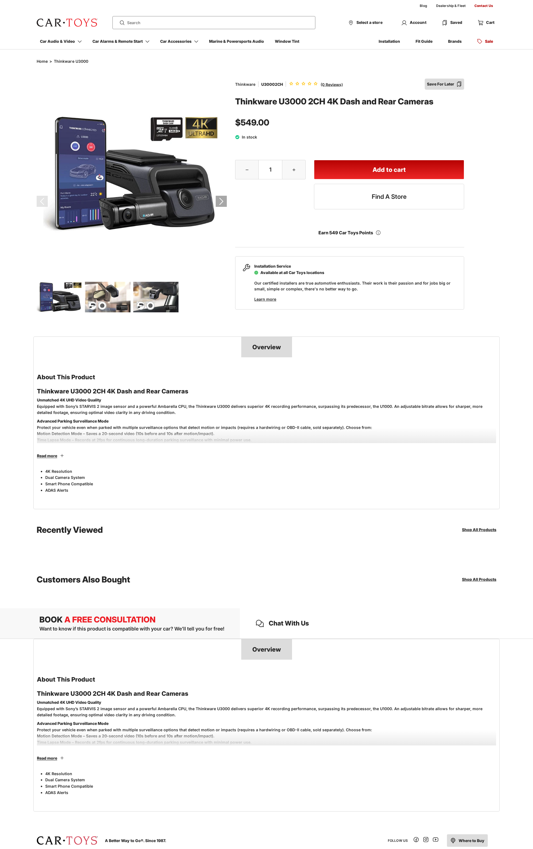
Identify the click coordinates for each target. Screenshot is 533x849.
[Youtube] (435, 840)
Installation (389, 41)
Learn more (265, 299)
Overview (266, 347)
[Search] (120, 23)
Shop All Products (479, 529)
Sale (489, 41)
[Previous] (42, 201)
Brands (455, 41)
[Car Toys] (67, 23)
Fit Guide (424, 41)
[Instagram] (426, 840)
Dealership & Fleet (451, 6)
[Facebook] (416, 840)
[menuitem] (423, 6)
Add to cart (389, 169)
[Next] (221, 201)
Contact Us (483, 6)
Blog (423, 6)
